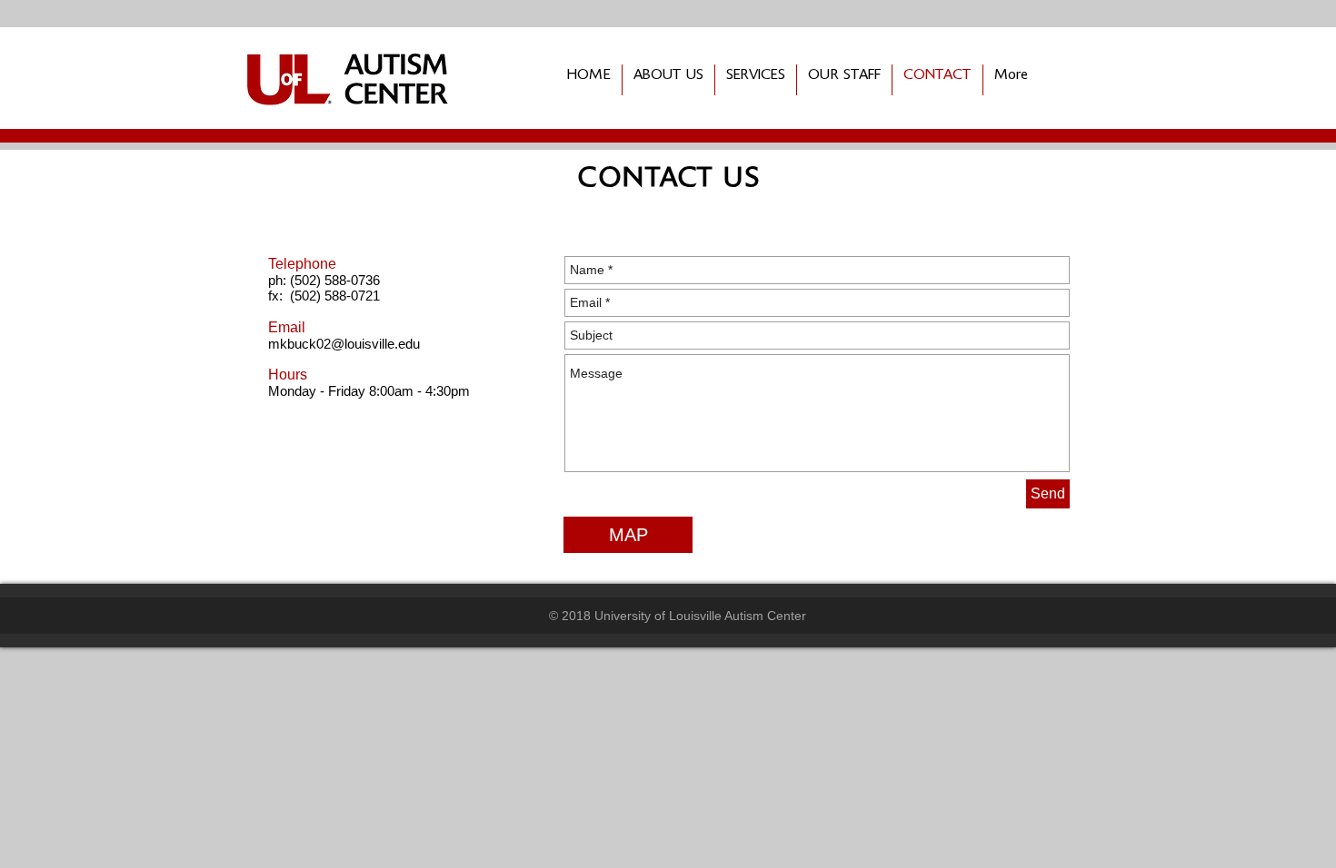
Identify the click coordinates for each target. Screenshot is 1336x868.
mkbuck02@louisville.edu (344, 343)
